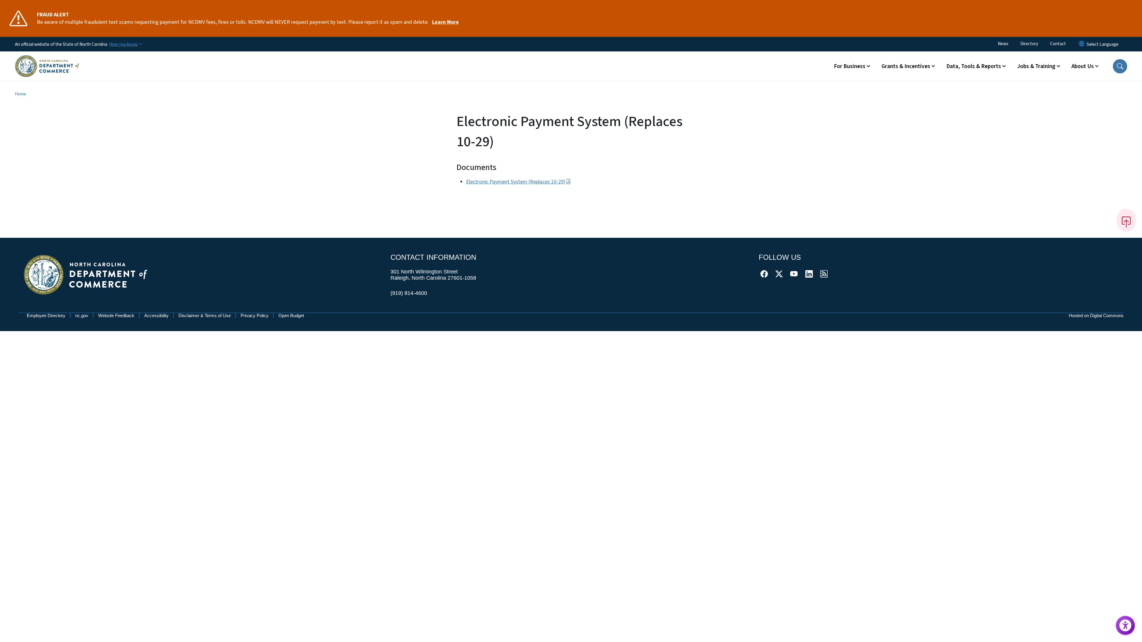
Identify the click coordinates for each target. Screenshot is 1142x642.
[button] (1120, 66)
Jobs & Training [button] (1036, 66)
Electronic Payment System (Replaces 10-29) (515, 181)
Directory (1029, 43)
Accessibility (156, 315)
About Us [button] (1083, 66)
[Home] (47, 59)
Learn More (445, 22)
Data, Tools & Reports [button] (973, 66)
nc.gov (81, 315)
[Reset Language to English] (1081, 44)
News (1003, 43)
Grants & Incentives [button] (905, 66)
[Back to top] (1126, 220)
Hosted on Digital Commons (1096, 315)
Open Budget (291, 315)
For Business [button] (849, 66)
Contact (1058, 43)
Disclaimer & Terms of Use (204, 315)
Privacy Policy (255, 315)
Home (20, 94)
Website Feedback (116, 315)
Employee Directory (46, 315)
